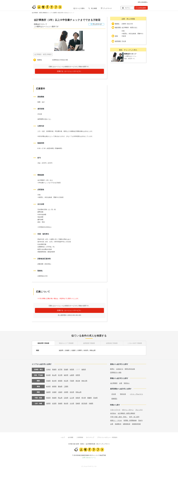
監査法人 (127, 383)
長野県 (78, 375)
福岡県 (48, 403)
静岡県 (54, 386)
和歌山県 (92, 350)
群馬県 (60, 381)
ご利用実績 (79, 437)
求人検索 (94, 8)
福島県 (83, 369)
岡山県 (60, 398)
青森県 (54, 369)
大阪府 (73, 350)
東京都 (78, 381)
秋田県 (72, 369)
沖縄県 (91, 403)
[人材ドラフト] (47, 7)
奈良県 (86, 350)
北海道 (48, 369)
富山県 (54, 375)
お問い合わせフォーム (89, 457)
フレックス (139, 410)
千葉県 (72, 381)
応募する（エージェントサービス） (69, 71)
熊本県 (66, 403)
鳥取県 (48, 398)
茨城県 (48, 381)
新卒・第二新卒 (134, 417)
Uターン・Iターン (128, 410)
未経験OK (118, 424)
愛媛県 (89, 398)
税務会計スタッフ (69, 12)
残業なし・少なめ (116, 420)
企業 (120, 383)
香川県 (83, 398)
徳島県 (78, 398)
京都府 (67, 350)
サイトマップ (90, 437)
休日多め (113, 413)
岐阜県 (48, 386)
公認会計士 (119, 369)
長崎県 (60, 403)
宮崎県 (78, 403)
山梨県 (72, 375)
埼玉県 (66, 381)
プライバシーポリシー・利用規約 (107, 437)
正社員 (113, 394)
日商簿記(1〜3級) (115, 372)
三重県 (66, 386)
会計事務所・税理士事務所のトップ (42, 12)
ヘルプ (63, 437)
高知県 (95, 398)
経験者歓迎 (126, 424)
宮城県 (66, 369)
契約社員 (123, 394)
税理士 (112, 369)
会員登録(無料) (141, 8)
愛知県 (60, 386)
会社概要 (70, 437)
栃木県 (54, 381)
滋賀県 (61, 350)
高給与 (140, 420)
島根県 (54, 398)
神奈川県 (84, 381)
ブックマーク (107, 8)
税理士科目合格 (130, 369)
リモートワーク (115, 410)
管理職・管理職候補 (130, 420)
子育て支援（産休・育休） (119, 417)
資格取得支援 (136, 424)
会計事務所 (113, 383)
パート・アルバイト (136, 394)
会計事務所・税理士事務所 (126, 413)
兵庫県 (55, 12)
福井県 (66, 375)
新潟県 (48, 375)
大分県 (72, 403)
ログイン (127, 8)
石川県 (60, 375)
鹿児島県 (84, 403)
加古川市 (60, 12)
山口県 (72, 398)
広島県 (66, 398)
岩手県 (60, 369)
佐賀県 (54, 403)
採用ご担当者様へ (143, 2)
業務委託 (114, 398)
